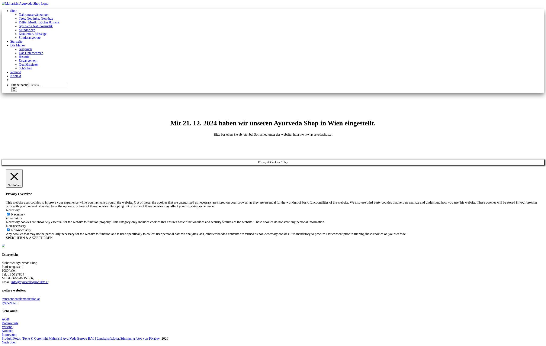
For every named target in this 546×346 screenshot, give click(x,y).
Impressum (9, 334)
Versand (7, 327)
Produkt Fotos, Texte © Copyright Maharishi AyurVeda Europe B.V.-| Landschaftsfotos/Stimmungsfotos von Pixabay (81, 338)
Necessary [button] (13, 210)
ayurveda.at (9, 302)
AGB (5, 319)
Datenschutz (10, 323)
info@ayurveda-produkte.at (29, 282)
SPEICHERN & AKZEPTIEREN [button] (29, 238)
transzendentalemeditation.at (21, 299)
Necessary (18, 214)
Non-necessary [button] (16, 226)
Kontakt (7, 331)
